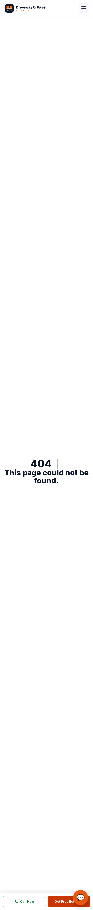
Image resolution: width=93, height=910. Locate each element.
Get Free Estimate (69, 901)
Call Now (27, 901)
